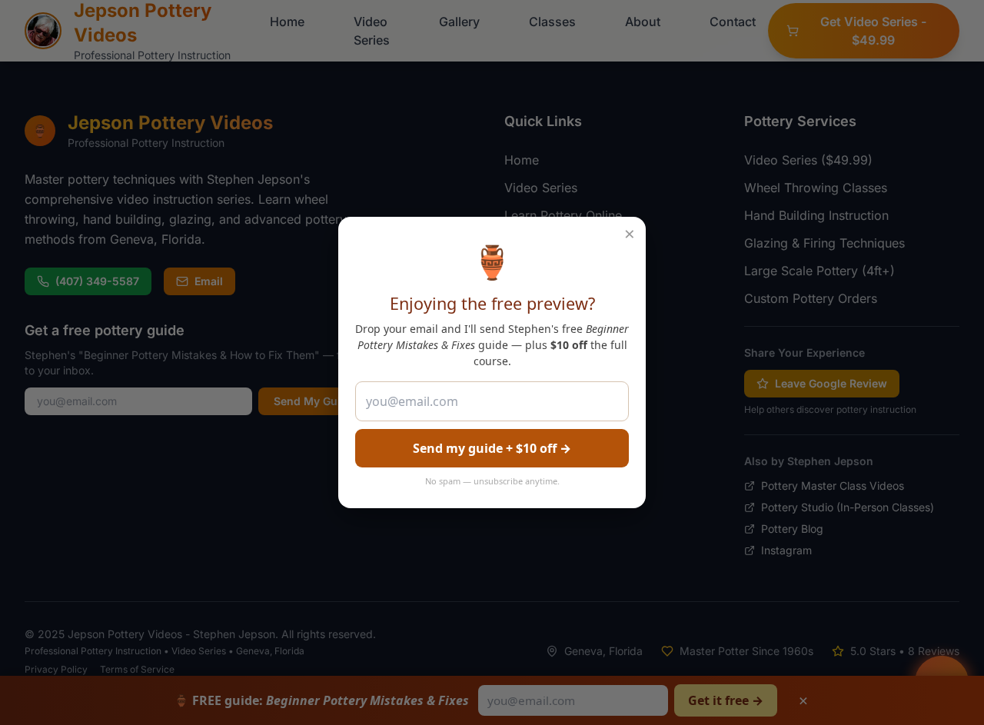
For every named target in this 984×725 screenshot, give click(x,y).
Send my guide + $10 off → (492, 448)
